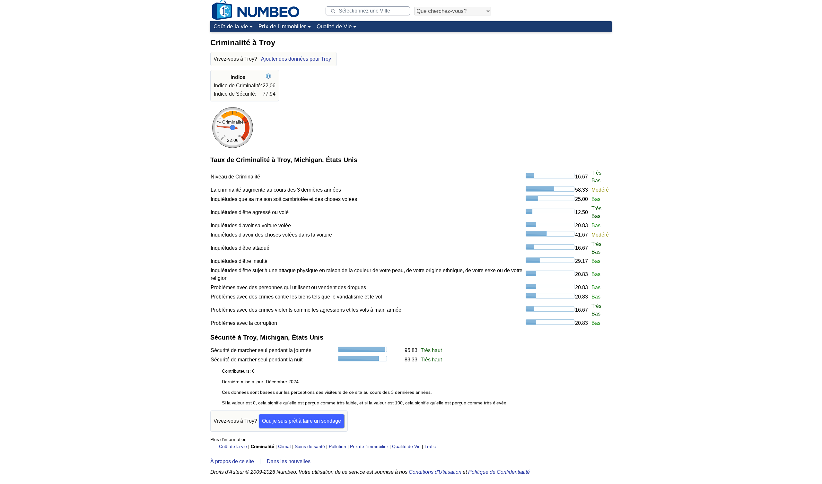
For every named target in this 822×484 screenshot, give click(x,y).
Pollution (337, 446)
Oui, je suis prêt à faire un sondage (301, 421)
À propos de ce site (232, 461)
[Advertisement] (563, 75)
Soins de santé (310, 446)
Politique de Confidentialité (499, 472)
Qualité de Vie (334, 26)
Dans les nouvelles (288, 461)
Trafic (430, 446)
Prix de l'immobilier (282, 26)
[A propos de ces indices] (269, 77)
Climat (284, 446)
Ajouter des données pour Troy (296, 59)
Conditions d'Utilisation (435, 472)
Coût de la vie (231, 26)
